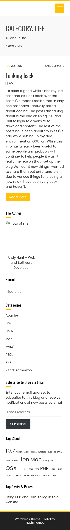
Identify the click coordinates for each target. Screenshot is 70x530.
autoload (51, 451)
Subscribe (18, 424)
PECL (9, 354)
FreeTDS (9, 460)
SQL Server (24, 475)
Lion (23, 459)
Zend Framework (19, 370)
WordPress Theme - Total (33, 519)
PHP (8, 362)
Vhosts (38, 475)
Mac (9, 339)
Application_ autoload (35, 451)
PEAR (31, 469)
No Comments (56, 65)
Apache (12, 315)
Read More (18, 197)
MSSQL (46, 460)
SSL (32, 475)
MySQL (11, 347)
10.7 (10, 450)
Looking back (20, 75)
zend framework (51, 475)
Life (11, 83)
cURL (59, 451)
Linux (9, 331)
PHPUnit (53, 469)
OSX (11, 468)
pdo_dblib (23, 469)
